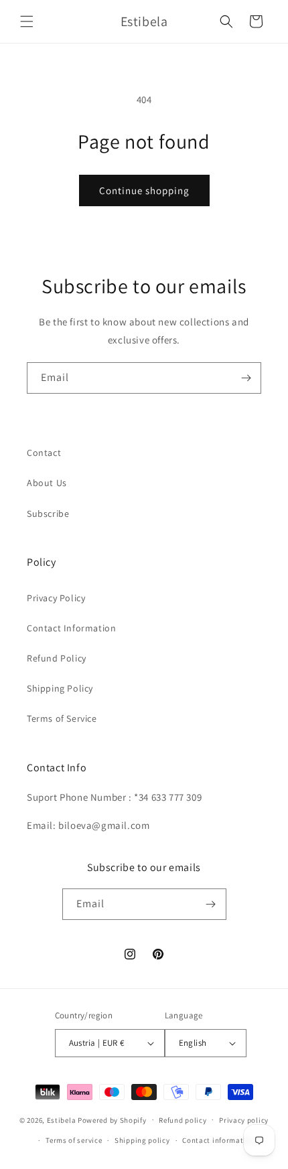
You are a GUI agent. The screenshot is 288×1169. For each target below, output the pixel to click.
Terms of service (74, 1140)
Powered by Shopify (112, 1119)
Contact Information (71, 628)
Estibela (61, 1119)
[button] (27, 21)
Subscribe (48, 514)
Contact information (218, 1140)
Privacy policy (244, 1120)
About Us (47, 483)
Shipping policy (142, 1140)
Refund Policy (56, 658)
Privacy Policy (56, 598)
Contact (44, 453)
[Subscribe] (246, 378)
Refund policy (182, 1120)
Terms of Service (62, 718)
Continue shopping (144, 190)
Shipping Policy (60, 688)
